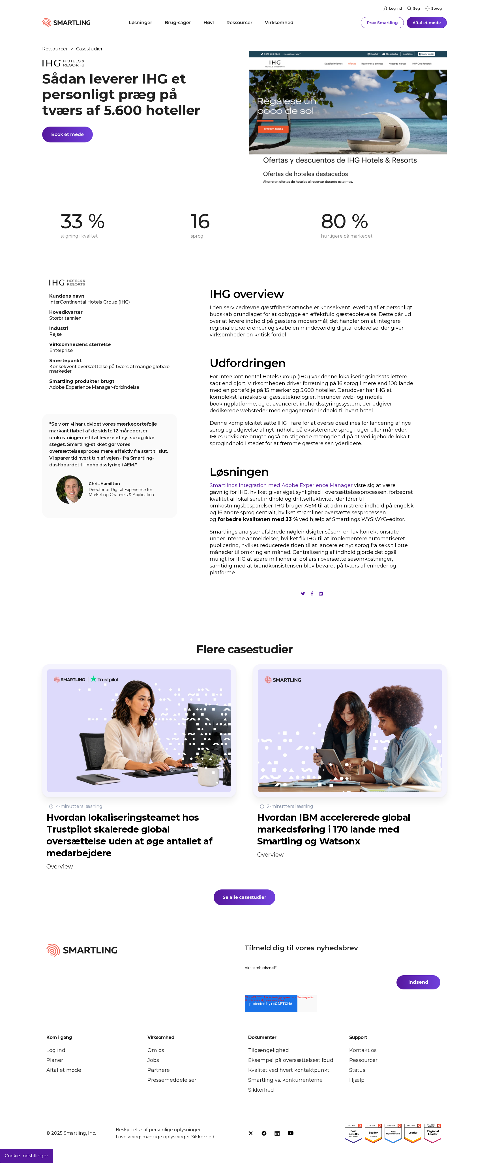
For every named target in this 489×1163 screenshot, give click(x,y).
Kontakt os (363, 1050)
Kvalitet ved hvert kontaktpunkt (288, 1070)
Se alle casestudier (244, 897)
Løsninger (140, 22)
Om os (155, 1050)
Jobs (153, 1060)
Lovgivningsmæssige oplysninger (153, 1136)
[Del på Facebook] (312, 593)
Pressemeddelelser (171, 1080)
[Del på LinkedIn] (321, 593)
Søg (416, 8)
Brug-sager (178, 22)
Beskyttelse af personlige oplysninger (158, 1129)
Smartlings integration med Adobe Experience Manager (281, 485)
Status (357, 1070)
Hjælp (356, 1080)
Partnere (158, 1070)
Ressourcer (239, 22)
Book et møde (67, 134)
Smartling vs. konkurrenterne (285, 1080)
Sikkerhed (261, 1090)
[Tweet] (303, 593)
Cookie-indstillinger (26, 1155)
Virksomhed (279, 22)
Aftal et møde (427, 22)
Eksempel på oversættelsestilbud (290, 1060)
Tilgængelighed (268, 1050)
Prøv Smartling (382, 22)
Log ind (395, 8)
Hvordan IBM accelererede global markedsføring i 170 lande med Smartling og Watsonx (333, 829)
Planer (54, 1060)
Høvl (208, 22)
